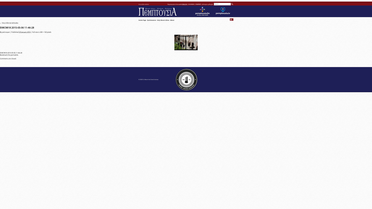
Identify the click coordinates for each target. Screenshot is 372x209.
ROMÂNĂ (198, 4)
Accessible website (144, 4)
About (172, 20)
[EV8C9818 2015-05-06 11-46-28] (186, 42)
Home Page (142, 20)
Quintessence (151, 20)
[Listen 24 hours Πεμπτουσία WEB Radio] (202, 11)
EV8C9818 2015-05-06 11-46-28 (11, 53)
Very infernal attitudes (9, 23)
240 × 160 (43, 32)
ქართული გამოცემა (207, 4)
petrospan (6, 32)
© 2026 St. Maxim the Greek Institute (148, 79)
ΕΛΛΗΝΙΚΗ (191, 4)
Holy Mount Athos (163, 20)
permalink (14, 55)
